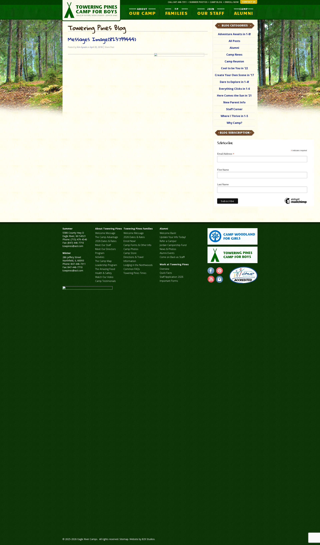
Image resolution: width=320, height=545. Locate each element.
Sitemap (124, 539)
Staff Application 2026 (171, 276)
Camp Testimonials (105, 281)
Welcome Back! (168, 233)
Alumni (234, 48)
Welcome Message (105, 233)
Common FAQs (132, 269)
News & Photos (168, 249)
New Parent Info (234, 102)
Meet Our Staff (103, 245)
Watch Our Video (104, 277)
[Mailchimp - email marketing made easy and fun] (295, 203)
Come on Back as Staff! (172, 257)
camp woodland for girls (233, 236)
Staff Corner (234, 109)
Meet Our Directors (105, 249)
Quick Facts (166, 272)
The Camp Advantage (106, 237)
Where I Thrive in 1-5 (234, 116)
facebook (211, 270)
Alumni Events (167, 253)
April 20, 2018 (96, 47)
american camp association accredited (243, 275)
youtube (211, 279)
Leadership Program (106, 265)
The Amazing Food (105, 269)
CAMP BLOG (216, 2)
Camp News (234, 54)
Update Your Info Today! (173, 237)
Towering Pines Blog (97, 28)
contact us (248, 1)
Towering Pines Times (135, 273)
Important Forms (169, 280)
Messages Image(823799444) (102, 39)
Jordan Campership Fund (173, 245)
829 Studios (148, 539)
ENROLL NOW (232, 2)
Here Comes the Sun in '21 (234, 95)
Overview (164, 268)
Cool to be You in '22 (234, 68)
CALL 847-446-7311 (177, 2)
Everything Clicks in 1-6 (234, 89)
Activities (99, 257)
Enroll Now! (130, 241)
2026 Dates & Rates (105, 241)
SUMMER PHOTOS (198, 2)
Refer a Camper (168, 241)
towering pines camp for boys (233, 255)
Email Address (225, 153)
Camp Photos (131, 249)
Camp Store (130, 253)
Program (99, 253)
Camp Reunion (234, 61)
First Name (223, 169)
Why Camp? (234, 123)
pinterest (219, 270)
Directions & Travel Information (134, 259)
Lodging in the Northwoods (138, 265)
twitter (219, 279)
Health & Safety (103, 273)
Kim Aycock (82, 47)
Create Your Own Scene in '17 (234, 75)
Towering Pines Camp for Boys (91, 10)
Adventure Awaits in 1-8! (234, 34)
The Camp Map (103, 261)
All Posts (234, 41)
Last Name (223, 184)
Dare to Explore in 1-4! (234, 82)
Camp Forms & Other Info (137, 245)
